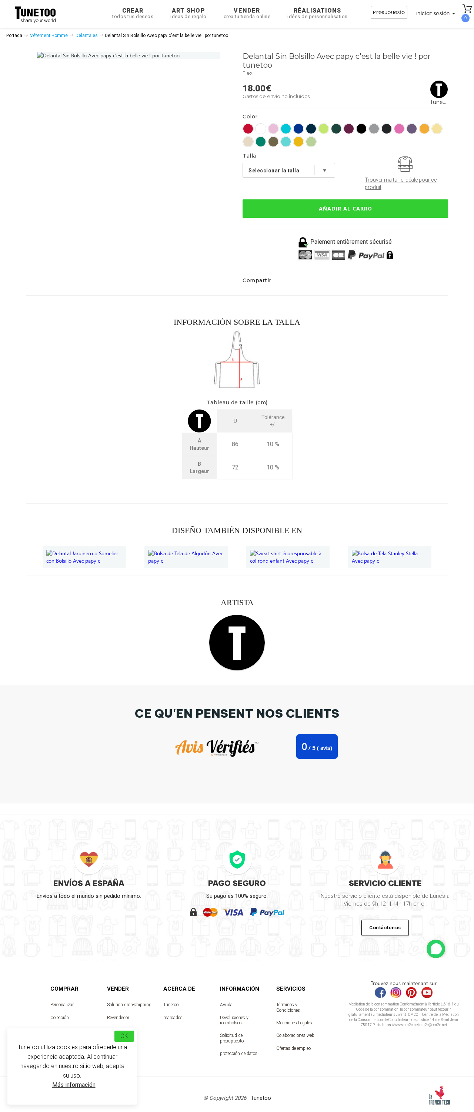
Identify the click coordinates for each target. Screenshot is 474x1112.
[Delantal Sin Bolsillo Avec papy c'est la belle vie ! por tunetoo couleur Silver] (374, 128)
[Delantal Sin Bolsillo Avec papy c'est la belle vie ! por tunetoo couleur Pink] (273, 128)
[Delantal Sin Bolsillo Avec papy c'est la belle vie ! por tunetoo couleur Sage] (273, 141)
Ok (124, 1035)
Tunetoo (170, 1004)
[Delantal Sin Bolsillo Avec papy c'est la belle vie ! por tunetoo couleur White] (260, 128)
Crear (132, 13)
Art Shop (188, 13)
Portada (14, 35)
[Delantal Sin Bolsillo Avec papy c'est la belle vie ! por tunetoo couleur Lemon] (437, 128)
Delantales (87, 35)
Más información (74, 1084)
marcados (173, 1017)
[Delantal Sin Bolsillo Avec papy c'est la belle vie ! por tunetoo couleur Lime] (323, 128)
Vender (247, 13)
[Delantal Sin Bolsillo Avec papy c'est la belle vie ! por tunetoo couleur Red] (248, 128)
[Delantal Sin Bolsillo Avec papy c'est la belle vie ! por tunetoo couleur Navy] (311, 128)
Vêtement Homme (49, 35)
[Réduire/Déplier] (436, 949)
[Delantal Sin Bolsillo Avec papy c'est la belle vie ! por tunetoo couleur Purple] (411, 128)
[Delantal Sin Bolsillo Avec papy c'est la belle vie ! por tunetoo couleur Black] (361, 128)
